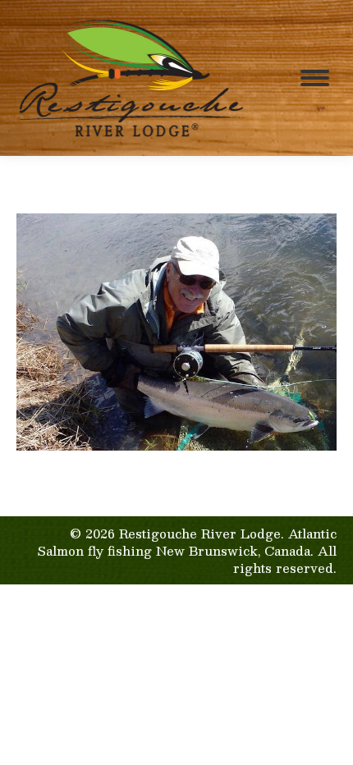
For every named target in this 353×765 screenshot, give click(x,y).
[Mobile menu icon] (315, 78)
